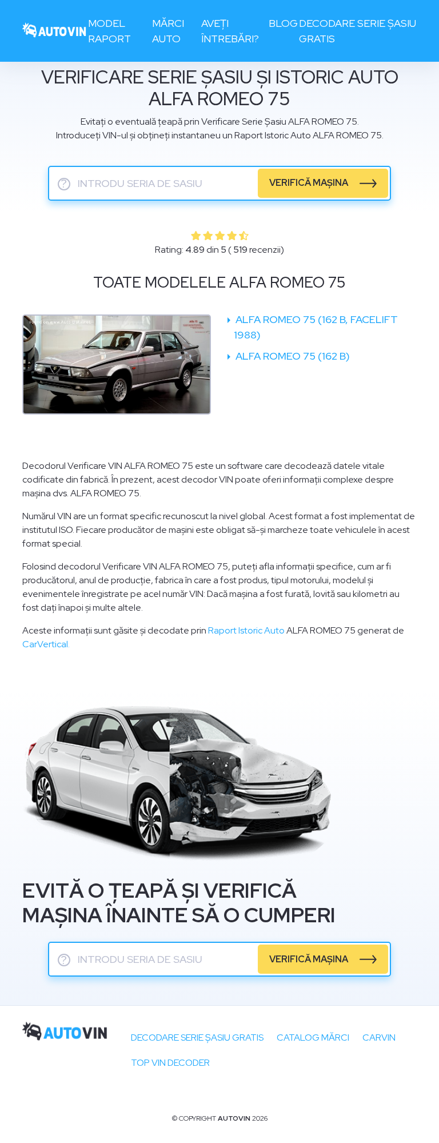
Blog (283, 23)
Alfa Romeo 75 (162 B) (291, 356)
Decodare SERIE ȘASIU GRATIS (197, 1038)
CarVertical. (46, 644)
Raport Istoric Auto (246, 630)
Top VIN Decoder (170, 1063)
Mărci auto (168, 31)
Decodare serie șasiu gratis (357, 31)
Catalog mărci (313, 1038)
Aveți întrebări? (230, 31)
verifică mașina (308, 183)
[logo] (54, 31)
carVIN (379, 1038)
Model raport (109, 31)
